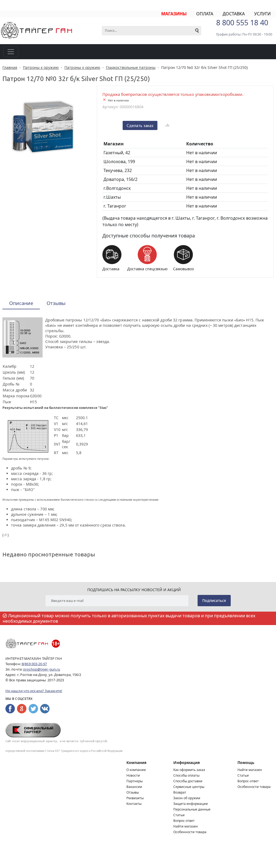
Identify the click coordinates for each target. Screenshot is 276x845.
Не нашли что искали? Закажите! (33, 690)
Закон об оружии (186, 798)
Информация (186, 762)
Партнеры (134, 781)
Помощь (245, 762)
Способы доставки (187, 781)
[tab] (21, 303)
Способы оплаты (186, 775)
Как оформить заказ (189, 769)
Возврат (179, 792)
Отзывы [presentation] (56, 303)
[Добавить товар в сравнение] (167, 125)
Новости (133, 775)
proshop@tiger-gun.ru (41, 669)
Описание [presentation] (21, 303)
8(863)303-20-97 (34, 663)
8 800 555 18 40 (242, 22)
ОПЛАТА (204, 14)
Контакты (134, 803)
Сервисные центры (188, 786)
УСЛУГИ (262, 14)
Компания (136, 762)
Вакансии (134, 786)
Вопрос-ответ (184, 820)
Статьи (179, 815)
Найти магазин (185, 826)
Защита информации (190, 803)
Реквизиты (135, 798)
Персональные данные (192, 809)
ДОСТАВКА (234, 14)
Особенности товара (189, 832)
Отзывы (132, 792)
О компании (136, 769)
